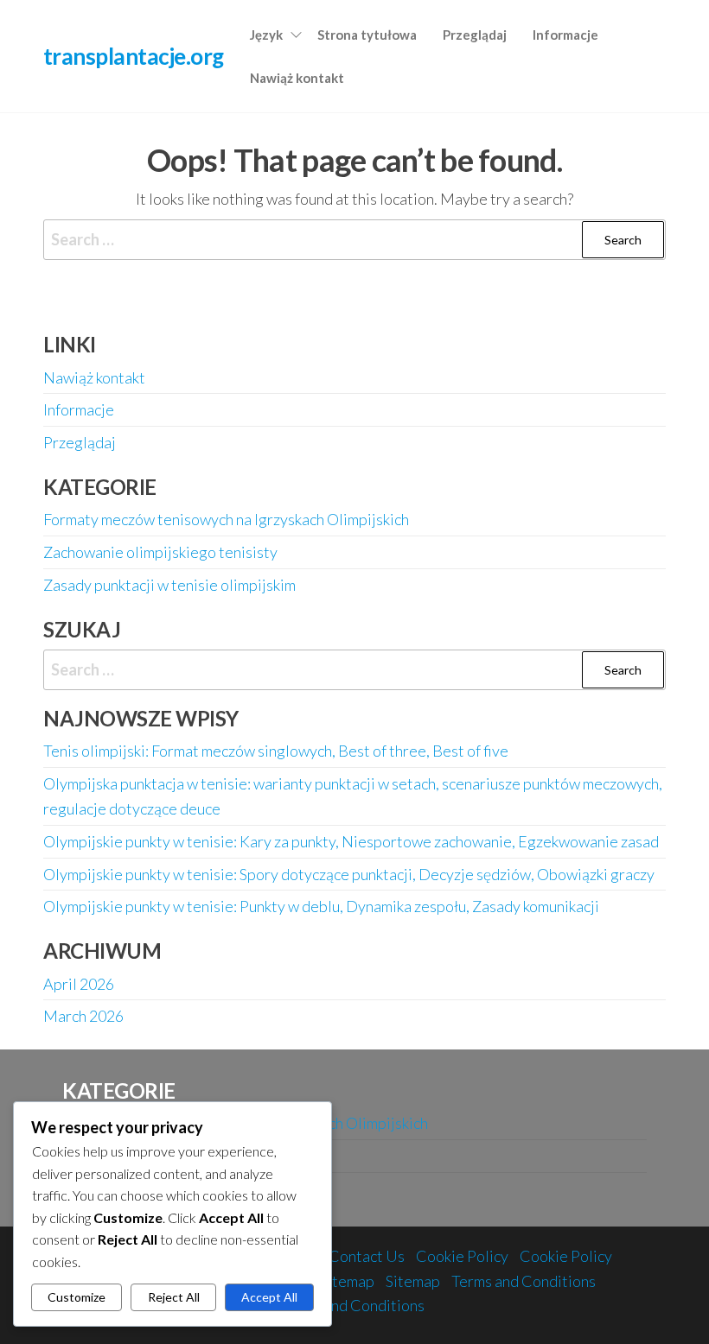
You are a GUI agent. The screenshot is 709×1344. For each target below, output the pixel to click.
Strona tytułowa (367, 34)
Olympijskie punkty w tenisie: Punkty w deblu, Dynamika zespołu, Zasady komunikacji (321, 906)
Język (266, 34)
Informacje (565, 34)
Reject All (174, 1297)
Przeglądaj (475, 34)
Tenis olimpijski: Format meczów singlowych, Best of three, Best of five (275, 750)
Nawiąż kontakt (297, 78)
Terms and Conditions (523, 1280)
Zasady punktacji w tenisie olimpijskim (169, 584)
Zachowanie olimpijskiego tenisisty (160, 551)
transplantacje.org (133, 56)
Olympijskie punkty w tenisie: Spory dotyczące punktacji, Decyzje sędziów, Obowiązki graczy (349, 874)
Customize (76, 1297)
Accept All (269, 1297)
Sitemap (347, 1280)
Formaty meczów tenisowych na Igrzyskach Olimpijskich (226, 519)
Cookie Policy (462, 1255)
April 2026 (78, 983)
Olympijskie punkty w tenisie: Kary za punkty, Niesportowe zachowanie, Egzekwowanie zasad (351, 841)
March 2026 (83, 1015)
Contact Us (367, 1255)
